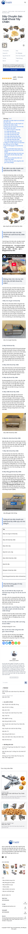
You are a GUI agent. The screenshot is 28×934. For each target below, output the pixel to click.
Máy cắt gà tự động (7, 707)
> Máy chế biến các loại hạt (8, 889)
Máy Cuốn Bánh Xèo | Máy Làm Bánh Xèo (13, 737)
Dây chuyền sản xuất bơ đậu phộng (11, 728)
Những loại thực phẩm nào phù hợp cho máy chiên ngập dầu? (13, 756)
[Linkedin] (9, 643)
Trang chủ (4, 11)
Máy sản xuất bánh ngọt (8, 695)
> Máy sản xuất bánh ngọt (8, 891)
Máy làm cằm (6, 697)
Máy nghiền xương (7, 718)
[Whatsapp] (16, 643)
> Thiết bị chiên (5, 887)
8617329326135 (5, 900)
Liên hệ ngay (14, 69)
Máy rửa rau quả (6, 739)
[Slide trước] (4, 33)
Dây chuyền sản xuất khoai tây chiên (12, 713)
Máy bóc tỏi (5, 731)
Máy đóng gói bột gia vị (8, 734)
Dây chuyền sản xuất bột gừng (10, 704)
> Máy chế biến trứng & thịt (8, 880)
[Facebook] (3, 643)
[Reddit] (12, 643)
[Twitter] (6, 643)
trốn (10, 118)
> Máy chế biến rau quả (7, 884)
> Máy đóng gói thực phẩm (8, 882)
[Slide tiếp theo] (24, 33)
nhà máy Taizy (18, 636)
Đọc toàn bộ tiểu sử (14, 677)
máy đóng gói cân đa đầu (13, 484)
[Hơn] (19, 643)
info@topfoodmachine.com (9, 906)
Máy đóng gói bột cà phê (9, 721)
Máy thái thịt (5, 715)
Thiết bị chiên (11, 11)
